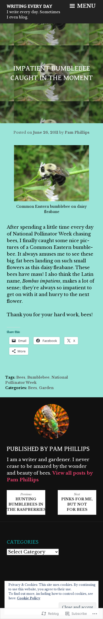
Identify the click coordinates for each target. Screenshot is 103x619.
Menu (86, 5)
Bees (32, 388)
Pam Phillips (77, 132)
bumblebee (38, 377)
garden (46, 388)
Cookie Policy (28, 598)
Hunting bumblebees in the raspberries (26, 502)
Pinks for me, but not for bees (77, 502)
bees (20, 377)
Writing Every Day (29, 6)
